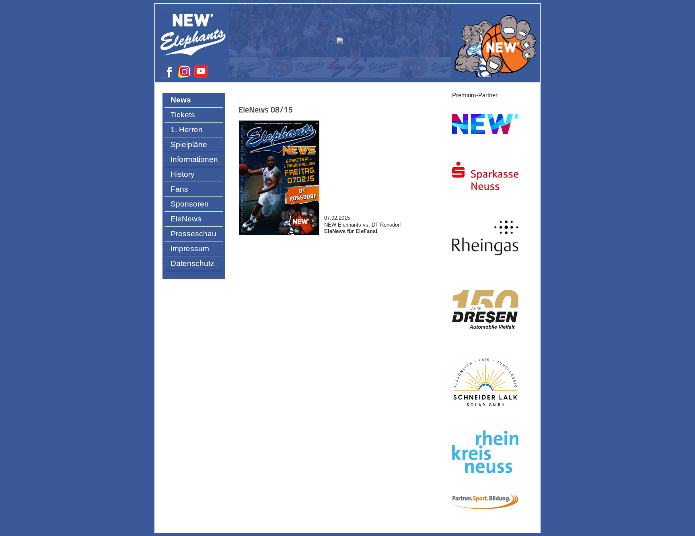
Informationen (194, 159)
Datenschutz (192, 263)
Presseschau (193, 233)
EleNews (186, 219)
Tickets (183, 114)
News (181, 100)
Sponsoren (190, 204)
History (183, 174)
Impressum (190, 248)
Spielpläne (189, 144)
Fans (179, 189)
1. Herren (187, 129)
